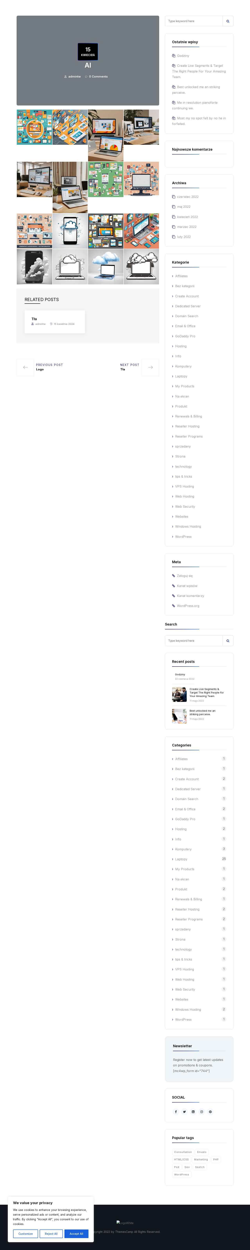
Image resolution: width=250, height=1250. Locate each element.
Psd (176, 1167)
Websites (181, 516)
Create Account (187, 296)
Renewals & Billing (188, 416)
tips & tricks (183, 476)
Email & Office (185, 326)
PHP (216, 1159)
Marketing (201, 1159)
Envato (202, 1152)
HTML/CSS (181, 1159)
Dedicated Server (188, 306)
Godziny (183, 56)
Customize (25, 1233)
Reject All (51, 1233)
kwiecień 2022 (187, 217)
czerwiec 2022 (188, 197)
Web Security (185, 506)
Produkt (181, 406)
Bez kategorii (184, 286)
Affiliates (181, 276)
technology (183, 466)
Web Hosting (184, 496)
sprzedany (183, 446)
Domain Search (186, 316)
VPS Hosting (184, 486)
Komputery (183, 366)
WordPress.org (188, 606)
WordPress (183, 537)
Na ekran (182, 396)
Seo (187, 1167)
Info (178, 356)
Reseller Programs (189, 436)
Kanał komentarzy (190, 596)
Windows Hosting (188, 526)
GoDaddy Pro (185, 336)
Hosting (181, 346)
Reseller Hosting (187, 426)
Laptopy (181, 376)
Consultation (183, 1152)
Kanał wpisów (187, 586)
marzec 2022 (186, 227)
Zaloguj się (185, 576)
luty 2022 (184, 237)
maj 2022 (183, 207)
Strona (180, 456)
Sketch (200, 1167)
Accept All (76, 1233)
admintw (74, 76)
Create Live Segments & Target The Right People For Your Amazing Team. (199, 71)
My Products (184, 386)
